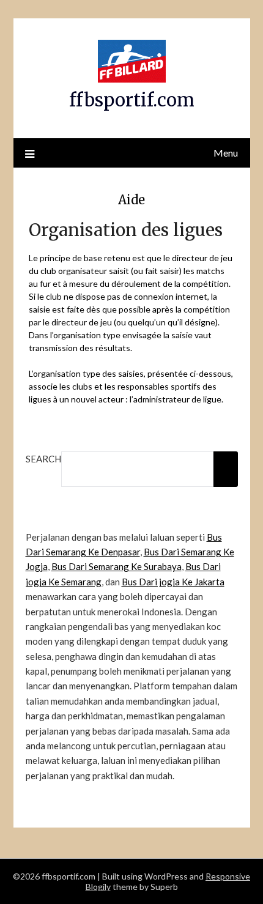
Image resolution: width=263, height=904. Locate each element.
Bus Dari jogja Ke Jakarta (173, 581)
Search (43, 458)
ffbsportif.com (131, 100)
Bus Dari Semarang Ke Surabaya (116, 566)
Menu (225, 152)
